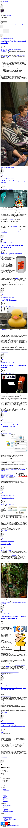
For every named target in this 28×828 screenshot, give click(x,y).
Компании (5, 798)
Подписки (6, 32)
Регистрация (6, 790)
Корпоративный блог (8, 815)
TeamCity (23, 665)
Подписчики (6, 31)
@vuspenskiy (8, 15)
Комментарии (19, 24)
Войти (4, 789)
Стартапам (5, 820)
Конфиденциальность (8, 811)
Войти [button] (2, 8)
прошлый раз (4, 51)
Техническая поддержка (13, 825)
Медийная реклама (7, 817)
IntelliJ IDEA (17, 665)
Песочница (5, 801)
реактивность (10, 219)
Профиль (3, 24)
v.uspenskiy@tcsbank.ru (15, 226)
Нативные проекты (7, 818)
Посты (10, 24)
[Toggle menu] (1, 1)
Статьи (7, 24)
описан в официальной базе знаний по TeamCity (14, 671)
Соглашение (6, 810)
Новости (13, 24)
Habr (8, 826)
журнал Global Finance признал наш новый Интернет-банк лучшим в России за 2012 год (8, 476)
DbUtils (17, 278)
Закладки (6, 29)
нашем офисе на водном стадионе (17, 231)
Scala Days (14, 555)
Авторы (5, 799)
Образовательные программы (9, 819)
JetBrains (7, 666)
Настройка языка (4, 825)
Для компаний (6, 807)
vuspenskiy (3, 38)
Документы (5, 809)
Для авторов (6, 806)
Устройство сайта (7, 805)
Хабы (4, 797)
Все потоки (5, 1)
